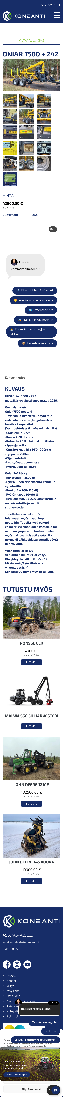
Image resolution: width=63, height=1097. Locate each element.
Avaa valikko (31, 40)
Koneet (11, 981)
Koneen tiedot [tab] (15, 377)
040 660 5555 (12, 949)
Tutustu (31, 662)
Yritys (10, 986)
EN (41, 5)
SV (50, 5)
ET (58, 5)
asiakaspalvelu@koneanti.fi (21, 942)
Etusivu (12, 975)
